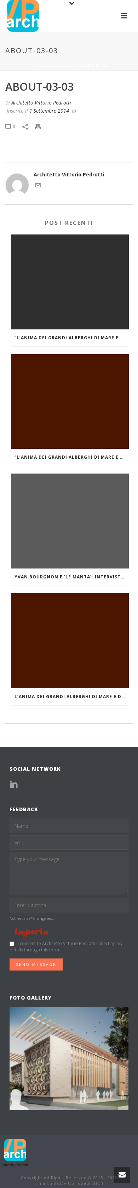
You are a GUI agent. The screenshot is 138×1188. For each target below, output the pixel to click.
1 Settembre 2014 (49, 110)
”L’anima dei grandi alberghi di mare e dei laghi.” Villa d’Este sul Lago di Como (72, 457)
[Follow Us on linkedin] (14, 784)
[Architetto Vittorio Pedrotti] (16, 1152)
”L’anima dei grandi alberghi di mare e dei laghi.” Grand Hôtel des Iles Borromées (72, 338)
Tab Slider (61, 65)
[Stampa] (41, 126)
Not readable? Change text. (32, 918)
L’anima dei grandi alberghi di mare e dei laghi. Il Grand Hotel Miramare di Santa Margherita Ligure (72, 697)
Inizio (38, 65)
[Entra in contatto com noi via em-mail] (38, 186)
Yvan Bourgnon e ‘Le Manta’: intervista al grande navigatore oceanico (72, 577)
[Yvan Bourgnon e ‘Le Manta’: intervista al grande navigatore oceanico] (70, 521)
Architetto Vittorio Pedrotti (41, 102)
